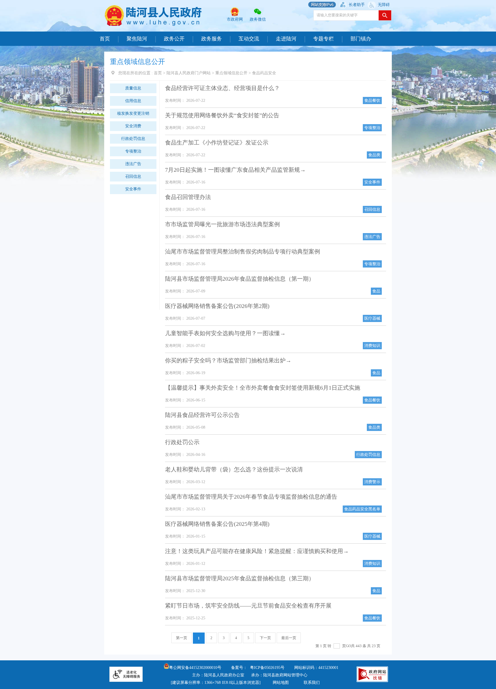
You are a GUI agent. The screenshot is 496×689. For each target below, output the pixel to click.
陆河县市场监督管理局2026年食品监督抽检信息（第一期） (239, 279)
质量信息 (133, 88)
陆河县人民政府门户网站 (188, 73)
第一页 (181, 638)
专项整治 (133, 151)
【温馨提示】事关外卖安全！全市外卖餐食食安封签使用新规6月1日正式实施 (262, 387)
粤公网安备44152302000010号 (195, 667)
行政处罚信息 (133, 138)
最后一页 (288, 638)
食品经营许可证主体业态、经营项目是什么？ (222, 88)
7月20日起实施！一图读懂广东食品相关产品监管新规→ (235, 170)
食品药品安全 (264, 73)
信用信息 (133, 101)
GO (348, 646)
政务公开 (174, 39)
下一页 (265, 638)
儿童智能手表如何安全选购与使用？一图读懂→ (225, 333)
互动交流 (249, 39)
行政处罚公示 (182, 442)
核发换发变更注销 (133, 113)
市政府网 (235, 19)
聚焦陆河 (137, 39)
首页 (105, 39)
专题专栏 (323, 39)
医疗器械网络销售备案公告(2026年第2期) (217, 306)
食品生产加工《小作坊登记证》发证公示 (216, 142)
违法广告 (133, 164)
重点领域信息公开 (231, 73)
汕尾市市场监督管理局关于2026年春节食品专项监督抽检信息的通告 (251, 496)
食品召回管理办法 (188, 197)
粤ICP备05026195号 (267, 667)
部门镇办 (360, 39)
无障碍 (384, 5)
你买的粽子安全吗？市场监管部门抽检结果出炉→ (228, 360)
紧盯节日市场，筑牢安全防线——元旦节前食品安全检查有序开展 (248, 605)
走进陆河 (286, 39)
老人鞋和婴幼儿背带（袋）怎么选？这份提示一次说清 (234, 469)
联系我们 (312, 682)
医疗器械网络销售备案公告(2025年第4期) (217, 524)
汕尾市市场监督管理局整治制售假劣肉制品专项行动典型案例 (242, 251)
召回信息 (133, 176)
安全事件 (133, 189)
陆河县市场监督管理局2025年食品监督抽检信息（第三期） (239, 578)
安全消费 (133, 126)
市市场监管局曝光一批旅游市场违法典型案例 (222, 224)
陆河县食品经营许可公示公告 (202, 415)
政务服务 (211, 39)
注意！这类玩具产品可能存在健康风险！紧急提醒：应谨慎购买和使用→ (257, 551)
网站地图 (281, 682)
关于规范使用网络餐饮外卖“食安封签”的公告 (222, 115)
